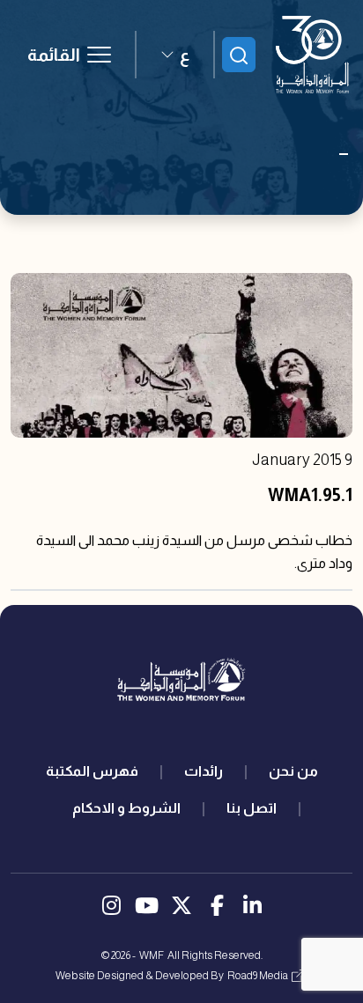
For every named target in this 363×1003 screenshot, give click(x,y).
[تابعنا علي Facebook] (217, 908)
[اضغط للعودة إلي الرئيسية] (312, 54)
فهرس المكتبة (92, 770)
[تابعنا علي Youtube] (146, 908)
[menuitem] (293, 771)
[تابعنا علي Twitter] (181, 908)
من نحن (293, 770)
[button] (175, 54)
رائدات (203, 770)
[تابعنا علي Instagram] (111, 908)
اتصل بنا (251, 807)
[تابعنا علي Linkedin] (252, 908)
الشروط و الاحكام (126, 807)
